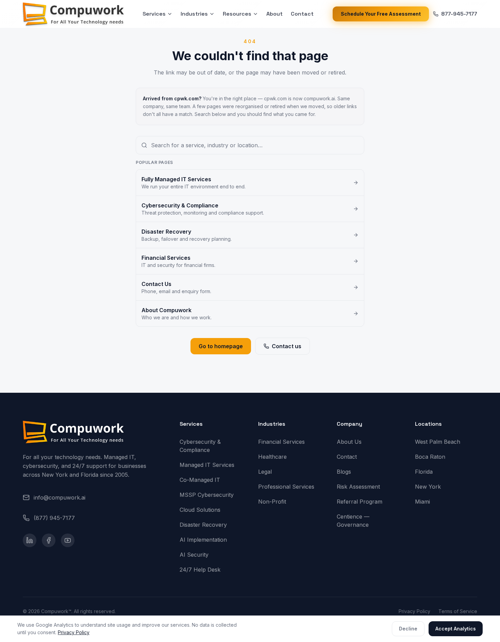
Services (154, 13)
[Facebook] (48, 540)
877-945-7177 (459, 13)
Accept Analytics (455, 628)
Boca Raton (430, 456)
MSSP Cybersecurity (207, 494)
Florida (424, 471)
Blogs (344, 471)
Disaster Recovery (203, 524)
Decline (408, 628)
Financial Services (281, 441)
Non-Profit (272, 501)
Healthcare (272, 456)
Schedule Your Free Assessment (381, 14)
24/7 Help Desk (200, 569)
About (274, 13)
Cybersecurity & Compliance (200, 445)
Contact (302, 13)
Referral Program (359, 501)
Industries (194, 13)
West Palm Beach (437, 441)
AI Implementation (203, 539)
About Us (349, 441)
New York (428, 486)
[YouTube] (67, 540)
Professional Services (286, 486)
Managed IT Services (207, 464)
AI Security (194, 554)
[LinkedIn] (29, 540)
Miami (422, 501)
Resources (237, 13)
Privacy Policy (73, 632)
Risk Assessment (358, 486)
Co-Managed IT (200, 479)
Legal (265, 471)
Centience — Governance (353, 520)
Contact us (286, 346)
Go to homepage (221, 346)
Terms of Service (457, 611)
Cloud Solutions (200, 509)
